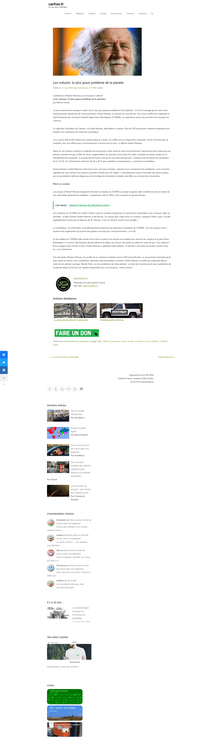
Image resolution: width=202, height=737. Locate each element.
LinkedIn (62, 389)
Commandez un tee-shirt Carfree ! (63, 666)
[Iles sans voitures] (65, 720)
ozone (147, 341)
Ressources (116, 13)
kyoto (123, 341)
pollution (155, 341)
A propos (143, 13)
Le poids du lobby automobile (64, 357)
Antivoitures (82, 88)
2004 (99, 341)
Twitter (55, 389)
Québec (92, 13)
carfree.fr (56, 4)
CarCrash (71, 580)
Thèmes (130, 13)
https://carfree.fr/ (90, 286)
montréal (139, 341)
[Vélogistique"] (65, 703)
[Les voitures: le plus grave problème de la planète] (112, 52)
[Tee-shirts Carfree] (69, 663)
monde (130, 341)
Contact (81, 389)
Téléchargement (167, 357)
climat (105, 341)
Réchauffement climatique (76, 341)
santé (55, 344)
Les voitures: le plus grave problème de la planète (88, 83)
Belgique (80, 13)
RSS (74, 389)
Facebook (49, 389)
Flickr (68, 389)
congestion (115, 341)
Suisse (103, 13)
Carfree (67, 13)
